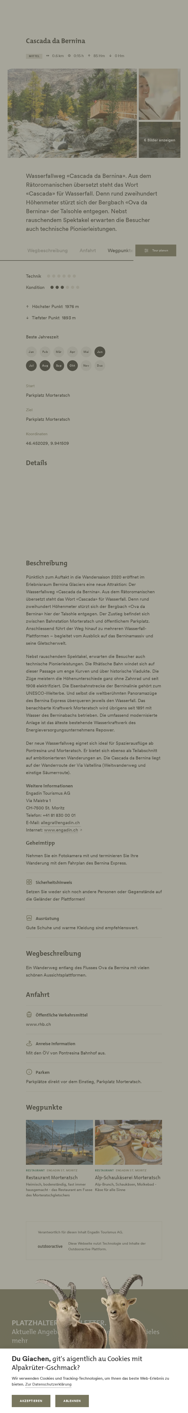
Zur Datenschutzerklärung (48, 1384)
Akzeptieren (31, 1401)
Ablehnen (72, 1401)
